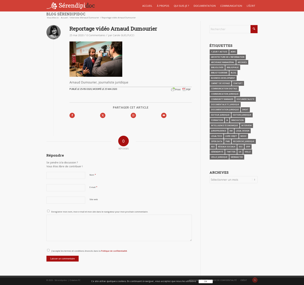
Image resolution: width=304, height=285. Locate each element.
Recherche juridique (243, 141)
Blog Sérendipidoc (66, 14)
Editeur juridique (220, 114)
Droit (245, 109)
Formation (217, 120)
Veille (248, 151)
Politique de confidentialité (114, 251)
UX (240, 151)
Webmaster (237, 157)
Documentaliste (245, 99)
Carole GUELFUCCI (123, 35)
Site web (94, 199)
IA (227, 120)
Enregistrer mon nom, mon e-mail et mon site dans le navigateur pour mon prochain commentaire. (99, 211)
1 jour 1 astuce (219, 51)
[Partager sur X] (102, 115)
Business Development (223, 78)
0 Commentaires (95, 35)
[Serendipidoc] (71, 5)
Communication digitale (224, 88)
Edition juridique (242, 114)
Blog (233, 72)
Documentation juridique (225, 109)
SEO (241, 146)
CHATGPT (238, 83)
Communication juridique (225, 93)
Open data (216, 141)
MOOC (243, 136)
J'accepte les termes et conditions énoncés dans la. (89, 251)
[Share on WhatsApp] (133, 115)
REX (213, 146)
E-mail (93, 187)
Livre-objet (231, 136)
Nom (93, 174)
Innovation (237, 120)
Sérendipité (217, 151)
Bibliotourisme (219, 72)
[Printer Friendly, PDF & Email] (181, 89)
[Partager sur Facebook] (72, 115)
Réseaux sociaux (226, 146)
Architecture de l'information (227, 57)
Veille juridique (219, 157)
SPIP (248, 146)
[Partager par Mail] (163, 115)
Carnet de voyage (220, 83)
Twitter (231, 151)
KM (231, 130)
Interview (246, 125)
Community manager (222, 99)
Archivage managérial (222, 62)
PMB (228, 141)
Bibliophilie (233, 67)
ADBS (233, 51)
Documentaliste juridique (225, 104)
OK (205, 281)
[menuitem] (147, 5)
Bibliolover (217, 67)
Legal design (242, 130)
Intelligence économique (224, 125)
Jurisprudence (218, 130)
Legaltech (216, 136)
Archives (242, 62)
